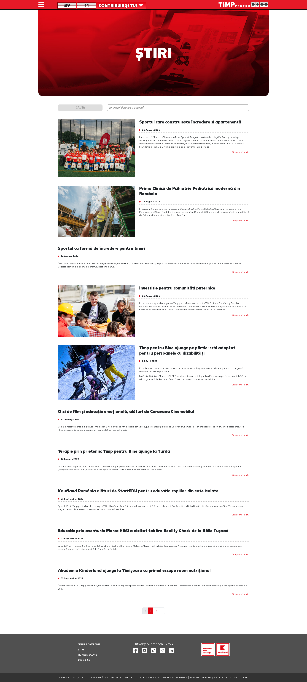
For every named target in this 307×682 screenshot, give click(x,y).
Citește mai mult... (240, 152)
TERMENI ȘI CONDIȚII (68, 677)
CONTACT (235, 677)
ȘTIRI (80, 649)
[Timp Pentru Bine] (244, 4)
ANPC (246, 677)
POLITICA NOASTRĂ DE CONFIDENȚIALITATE (105, 677)
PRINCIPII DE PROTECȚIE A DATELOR (208, 677)
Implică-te (83, 659)
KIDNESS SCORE (87, 654)
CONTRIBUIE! (118, 5)
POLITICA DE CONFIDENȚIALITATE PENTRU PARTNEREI (159, 677)
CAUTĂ (80, 107)
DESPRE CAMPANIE (88, 644)
